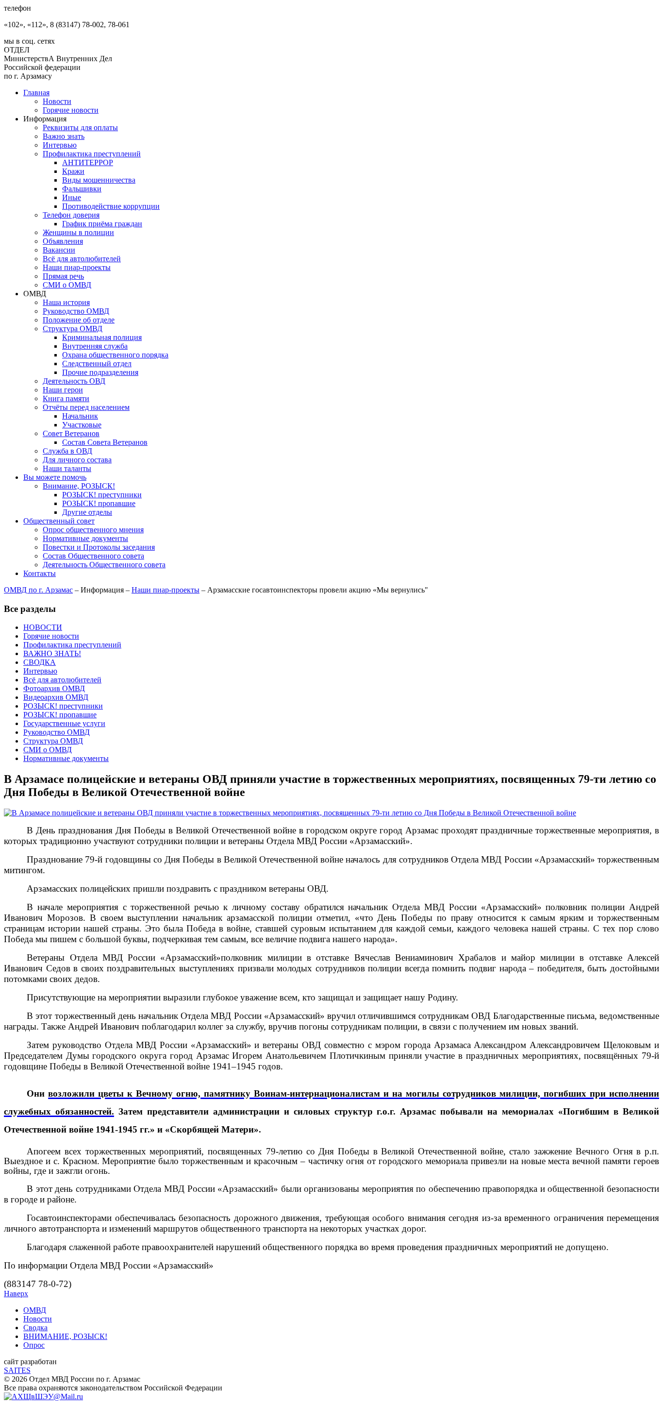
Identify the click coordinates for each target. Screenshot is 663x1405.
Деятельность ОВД (74, 381)
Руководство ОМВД (76, 311)
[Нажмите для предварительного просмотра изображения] (290, 813)
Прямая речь (63, 276)
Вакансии (59, 250)
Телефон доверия (71, 215)
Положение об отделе (79, 320)
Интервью (60, 145)
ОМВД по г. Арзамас (38, 590)
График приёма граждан (102, 224)
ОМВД (34, 1310)
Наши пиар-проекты (77, 267)
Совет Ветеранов (71, 433)
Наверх (16, 1293)
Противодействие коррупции (111, 206)
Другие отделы (87, 512)
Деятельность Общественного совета (104, 564)
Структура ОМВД (72, 328)
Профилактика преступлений (92, 154)
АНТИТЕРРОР (87, 162)
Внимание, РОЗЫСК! (79, 486)
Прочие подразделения (100, 372)
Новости (57, 101)
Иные (71, 197)
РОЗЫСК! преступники (102, 495)
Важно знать (63, 136)
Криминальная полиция (102, 337)
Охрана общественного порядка (115, 355)
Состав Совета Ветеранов (105, 442)
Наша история (66, 302)
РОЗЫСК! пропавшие (98, 503)
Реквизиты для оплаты (80, 127)
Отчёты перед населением (86, 407)
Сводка (35, 1327)
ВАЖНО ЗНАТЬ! (52, 653)
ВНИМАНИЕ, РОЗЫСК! (65, 1336)
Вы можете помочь (54, 477)
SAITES (17, 1370)
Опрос (34, 1345)
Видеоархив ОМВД (55, 697)
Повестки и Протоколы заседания (99, 547)
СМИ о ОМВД (67, 285)
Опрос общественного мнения (93, 529)
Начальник (80, 416)
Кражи (73, 171)
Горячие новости (71, 110)
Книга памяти (66, 398)
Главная (36, 92)
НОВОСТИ (42, 627)
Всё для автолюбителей (82, 258)
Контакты (39, 573)
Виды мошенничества (98, 180)
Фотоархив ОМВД (54, 688)
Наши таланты (67, 468)
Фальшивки (81, 189)
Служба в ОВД (67, 451)
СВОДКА (39, 662)
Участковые (81, 425)
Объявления (63, 241)
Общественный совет (59, 521)
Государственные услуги (64, 723)
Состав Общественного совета (93, 556)
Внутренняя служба (95, 346)
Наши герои (63, 390)
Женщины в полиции (78, 232)
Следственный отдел (97, 363)
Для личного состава (77, 460)
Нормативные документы (85, 538)
